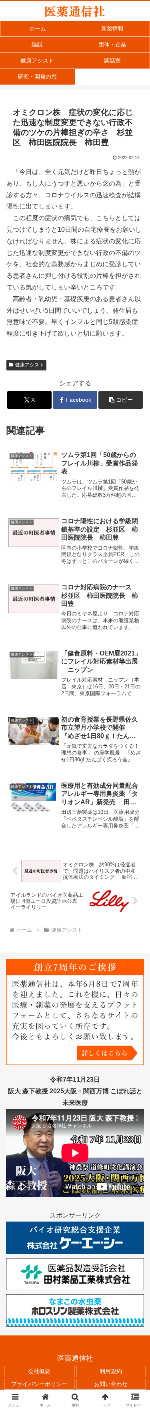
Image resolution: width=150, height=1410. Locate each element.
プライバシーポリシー (39, 1384)
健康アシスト (29, 365)
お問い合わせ (111, 1384)
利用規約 (111, 1371)
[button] (120, 400)
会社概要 (39, 1371)
